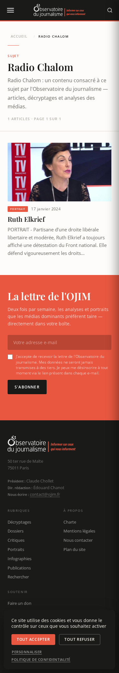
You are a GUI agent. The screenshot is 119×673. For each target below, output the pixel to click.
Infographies (19, 558)
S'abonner (27, 387)
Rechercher (18, 577)
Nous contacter (78, 540)
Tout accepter (33, 639)
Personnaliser (27, 652)
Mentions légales (79, 531)
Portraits (16, 549)
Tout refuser (79, 639)
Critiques (16, 540)
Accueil (19, 36)
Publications (19, 568)
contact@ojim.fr (45, 494)
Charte (69, 522)
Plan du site (74, 549)
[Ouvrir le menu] (10, 10)
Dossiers (15, 531)
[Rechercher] (110, 10)
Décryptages (19, 522)
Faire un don (19, 603)
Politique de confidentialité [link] (40, 659)
